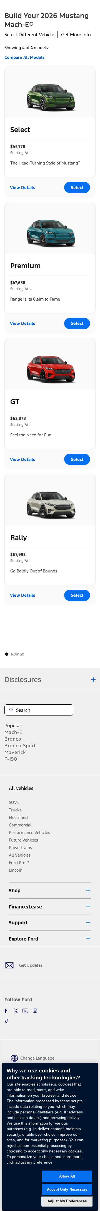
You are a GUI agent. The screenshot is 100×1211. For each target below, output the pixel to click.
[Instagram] (35, 1011)
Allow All (67, 1176)
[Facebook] (6, 1011)
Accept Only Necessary (67, 1189)
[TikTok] (6, 1021)
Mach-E (13, 732)
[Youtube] (25, 1011)
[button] (50, 890)
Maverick (15, 752)
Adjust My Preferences (67, 1201)
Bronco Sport (20, 746)
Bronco (12, 739)
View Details (22, 187)
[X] (15, 1011)
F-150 (10, 759)
